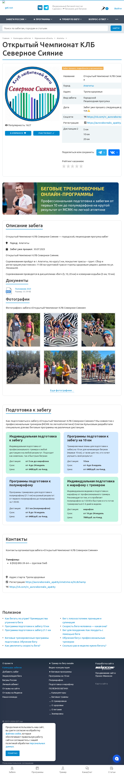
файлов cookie (13, 733)
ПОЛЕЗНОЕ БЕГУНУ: (58, 688)
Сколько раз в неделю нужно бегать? (84, 645)
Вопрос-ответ (98, 19)
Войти (118, 8)
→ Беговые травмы (58, 697)
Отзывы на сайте (11, 688)
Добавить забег (10, 672)
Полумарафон (56, 680)
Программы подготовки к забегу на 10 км (91, 453)
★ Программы (42, 19)
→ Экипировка (56, 713)
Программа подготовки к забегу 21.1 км (28, 630)
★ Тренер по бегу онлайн (61, 663)
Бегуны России (9, 680)
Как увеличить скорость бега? (22, 645)
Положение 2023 (23, 289)
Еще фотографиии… (62, 390)
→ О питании (55, 709)
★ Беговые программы (60, 672)
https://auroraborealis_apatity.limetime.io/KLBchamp (56, 582)
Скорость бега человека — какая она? (84, 626)
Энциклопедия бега (12, 676)
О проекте (7, 663)
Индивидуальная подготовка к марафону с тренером (91, 499)
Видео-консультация (59, 667)
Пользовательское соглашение (17, 763)
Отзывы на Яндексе (12, 693)
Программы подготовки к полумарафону (33, 499)
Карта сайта (101, 683)
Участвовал (45, 133)
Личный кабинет (10, 684)
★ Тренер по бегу (69, 19)
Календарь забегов (12, 667)
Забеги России (15, 19)
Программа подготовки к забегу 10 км (27, 626)
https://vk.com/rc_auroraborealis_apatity (32, 586)
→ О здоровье (56, 705)
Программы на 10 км (59, 676)
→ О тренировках (58, 701)
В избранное (17, 133)
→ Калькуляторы (57, 693)
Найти (116, 28)
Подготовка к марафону (61, 684)
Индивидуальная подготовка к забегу (33, 453)
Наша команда (9, 697)
